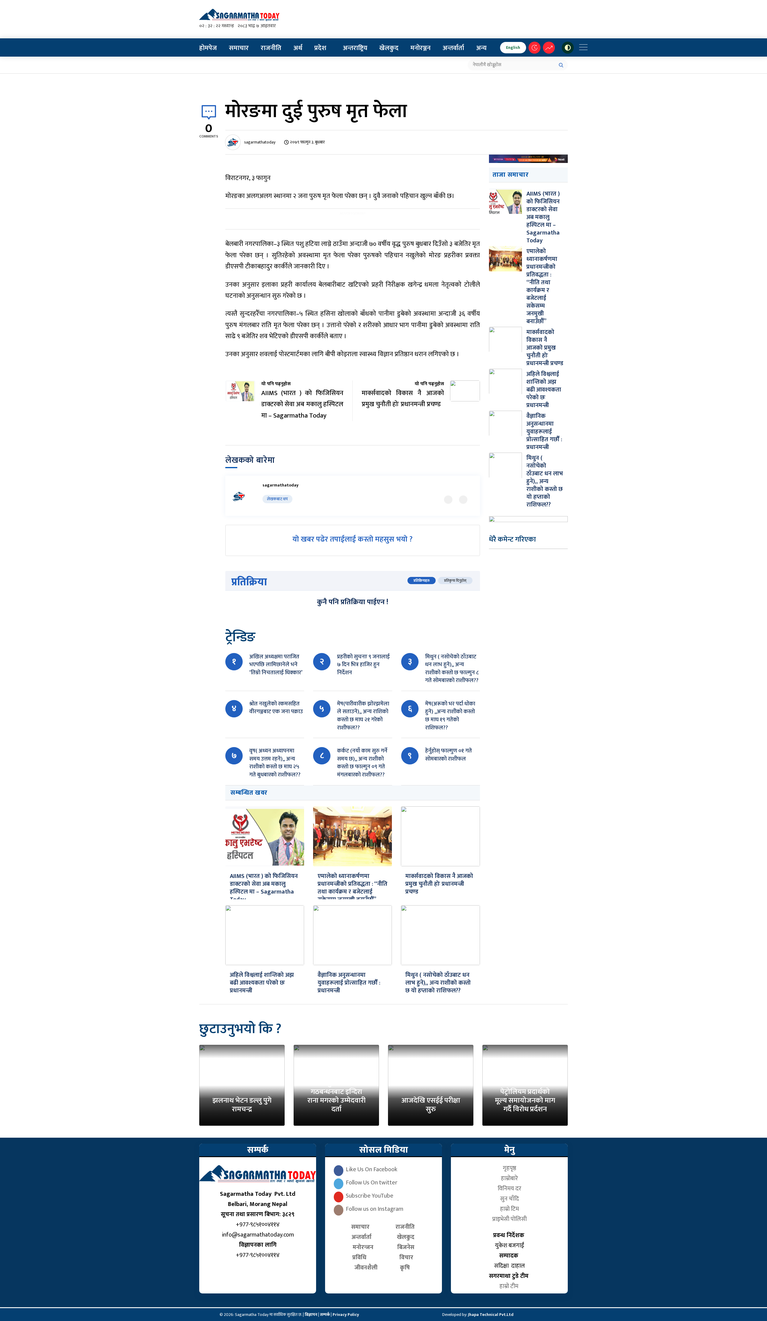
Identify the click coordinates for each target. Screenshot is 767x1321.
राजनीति (271, 48)
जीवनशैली (366, 1268)
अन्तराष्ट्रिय (355, 48)
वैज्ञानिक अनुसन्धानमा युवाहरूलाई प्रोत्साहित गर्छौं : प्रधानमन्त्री (349, 983)
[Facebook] (463, 499)
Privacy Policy (346, 1314)
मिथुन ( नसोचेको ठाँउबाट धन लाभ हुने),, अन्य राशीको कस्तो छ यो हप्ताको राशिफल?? (438, 983)
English (513, 47)
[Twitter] (448, 499)
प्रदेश (320, 48)
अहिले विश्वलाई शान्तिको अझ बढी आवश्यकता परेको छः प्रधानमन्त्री (262, 983)
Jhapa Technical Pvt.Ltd (491, 1314)
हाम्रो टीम (509, 1286)
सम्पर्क (325, 1314)
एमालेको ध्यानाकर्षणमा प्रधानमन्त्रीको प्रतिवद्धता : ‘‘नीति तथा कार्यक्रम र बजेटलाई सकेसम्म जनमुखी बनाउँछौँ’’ (352, 888)
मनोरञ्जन (420, 48)
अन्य (481, 48)
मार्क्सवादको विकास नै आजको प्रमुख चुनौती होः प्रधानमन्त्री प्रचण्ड (439, 884)
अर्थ (297, 48)
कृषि (406, 1268)
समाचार (239, 48)
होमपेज (208, 48)
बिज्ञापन (311, 1314)
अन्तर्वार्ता (453, 48)
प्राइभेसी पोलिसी (509, 1219)
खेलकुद (388, 48)
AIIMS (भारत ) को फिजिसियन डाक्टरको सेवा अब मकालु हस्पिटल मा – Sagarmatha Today (264, 888)
